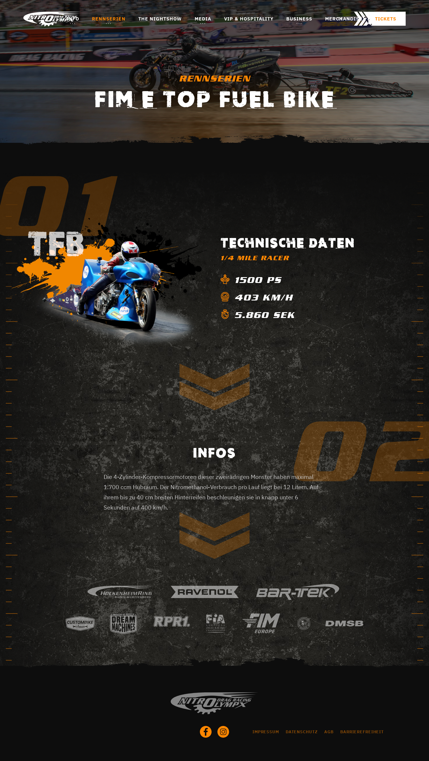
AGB (329, 731)
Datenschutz (302, 731)
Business (299, 19)
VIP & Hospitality (248, 19)
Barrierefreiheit (362, 731)
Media (203, 19)
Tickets (385, 19)
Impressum (265, 731)
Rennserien (108, 19)
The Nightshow (160, 19)
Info (73, 19)
